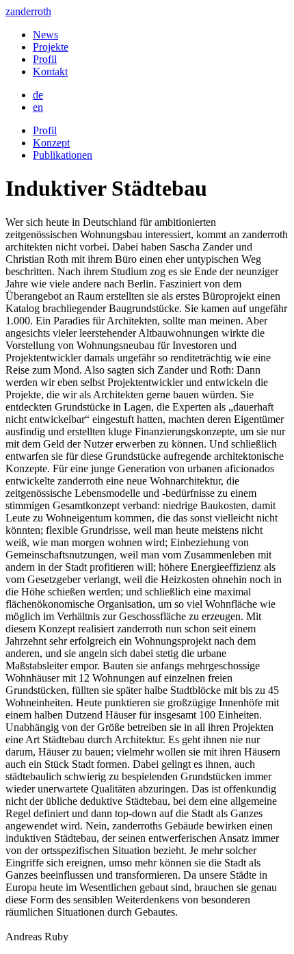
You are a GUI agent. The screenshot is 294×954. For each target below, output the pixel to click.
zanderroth (28, 11)
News (45, 34)
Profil (45, 59)
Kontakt (50, 71)
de (38, 95)
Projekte (50, 47)
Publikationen (62, 155)
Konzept (51, 143)
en (38, 107)
